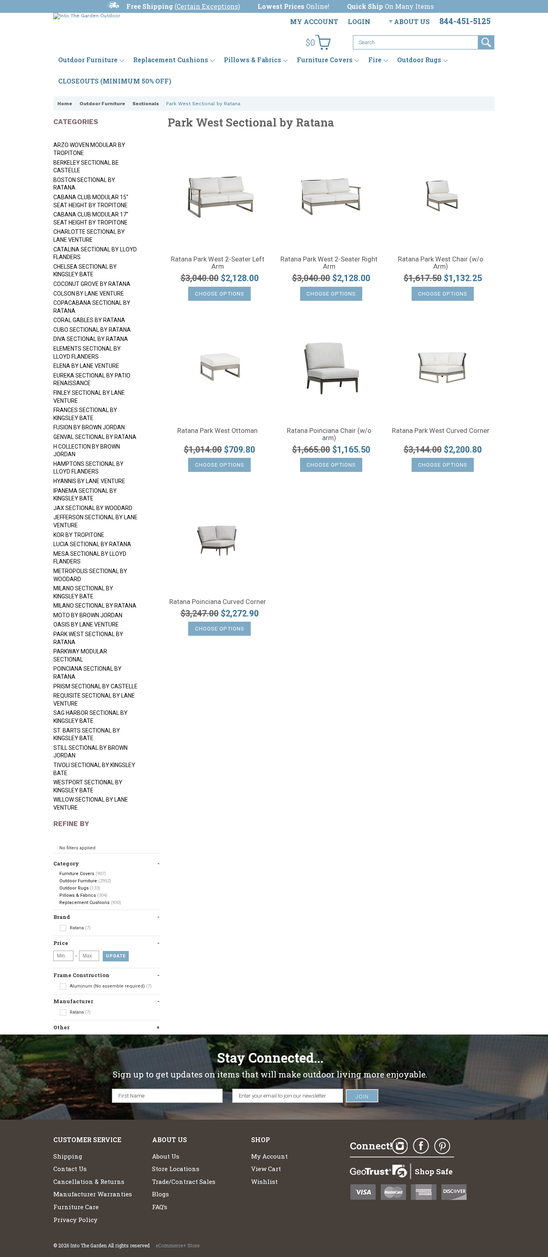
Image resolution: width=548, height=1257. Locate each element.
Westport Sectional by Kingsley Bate (87, 786)
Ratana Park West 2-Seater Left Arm (217, 263)
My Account (314, 21)
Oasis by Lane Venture (86, 624)
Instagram (400, 1146)
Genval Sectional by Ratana (94, 437)
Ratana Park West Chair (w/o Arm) (440, 263)
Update (116, 956)
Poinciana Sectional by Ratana (87, 672)
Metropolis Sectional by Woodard (90, 575)
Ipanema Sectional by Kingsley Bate (85, 495)
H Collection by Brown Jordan (86, 450)
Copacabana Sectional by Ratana (91, 307)
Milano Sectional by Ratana (94, 605)
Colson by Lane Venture (88, 293)
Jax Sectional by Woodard (92, 508)
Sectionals (145, 103)
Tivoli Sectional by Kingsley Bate (94, 769)
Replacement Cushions (170, 60)
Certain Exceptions (207, 6)
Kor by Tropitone (78, 535)
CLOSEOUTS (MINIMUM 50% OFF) (114, 81)
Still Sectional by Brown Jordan (90, 752)
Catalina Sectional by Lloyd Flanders (95, 253)
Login (359, 21)
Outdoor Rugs (419, 60)
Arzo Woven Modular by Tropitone (89, 149)
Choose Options (219, 294)
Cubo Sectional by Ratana (92, 329)
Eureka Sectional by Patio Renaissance (91, 379)
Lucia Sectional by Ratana (92, 544)
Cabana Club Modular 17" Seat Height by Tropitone (90, 218)
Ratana (80, 928)
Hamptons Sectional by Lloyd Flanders (88, 468)
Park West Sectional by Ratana (88, 638)
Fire (375, 60)
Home (64, 103)
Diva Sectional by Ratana (90, 339)
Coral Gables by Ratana (89, 320)
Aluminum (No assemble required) (110, 986)
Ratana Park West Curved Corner (440, 431)
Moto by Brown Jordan (87, 615)
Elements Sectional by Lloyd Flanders (87, 352)
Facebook (421, 1146)
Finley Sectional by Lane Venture (89, 397)
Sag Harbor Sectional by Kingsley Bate (90, 717)
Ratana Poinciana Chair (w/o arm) (329, 434)
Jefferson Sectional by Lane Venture (95, 521)
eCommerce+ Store (177, 1245)
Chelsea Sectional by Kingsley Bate (85, 270)
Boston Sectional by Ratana (84, 184)
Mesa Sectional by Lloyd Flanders (89, 558)
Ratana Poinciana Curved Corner (217, 602)
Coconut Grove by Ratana (91, 284)
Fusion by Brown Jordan (89, 427)
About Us (412, 21)
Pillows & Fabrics (252, 60)
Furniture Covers (325, 60)
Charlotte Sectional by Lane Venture (89, 236)
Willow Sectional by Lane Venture (90, 803)
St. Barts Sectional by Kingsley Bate (86, 734)
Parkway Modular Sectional (80, 655)
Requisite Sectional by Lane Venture (94, 699)
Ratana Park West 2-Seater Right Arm (329, 263)
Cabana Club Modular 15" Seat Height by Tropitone (90, 201)
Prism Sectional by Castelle (95, 686)
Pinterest (442, 1146)
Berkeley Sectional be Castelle (86, 166)
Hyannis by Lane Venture (89, 481)
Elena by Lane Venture (86, 366)
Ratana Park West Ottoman (217, 431)
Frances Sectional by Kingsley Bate (85, 414)
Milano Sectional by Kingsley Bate (83, 592)
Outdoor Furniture (88, 60)
